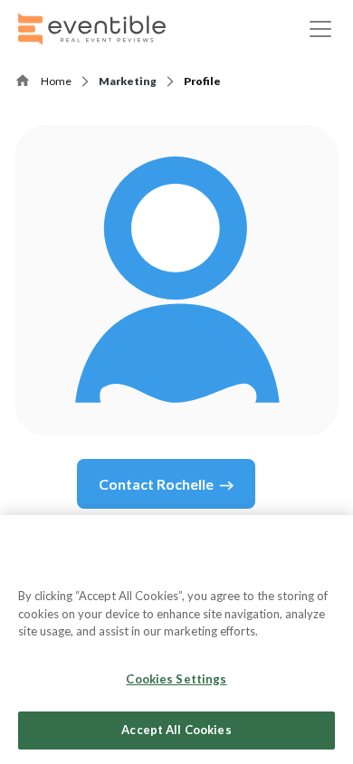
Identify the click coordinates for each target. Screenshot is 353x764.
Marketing (128, 81)
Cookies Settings (176, 679)
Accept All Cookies (176, 729)
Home (56, 81)
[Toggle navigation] (320, 28)
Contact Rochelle (156, 483)
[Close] (331, 540)
